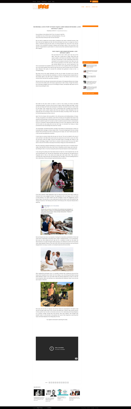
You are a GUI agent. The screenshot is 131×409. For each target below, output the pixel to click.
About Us (88, 6)
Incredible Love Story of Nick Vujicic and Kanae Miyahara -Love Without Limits (92, 87)
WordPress (49, 407)
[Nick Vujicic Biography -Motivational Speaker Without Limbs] (51, 393)
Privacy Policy (83, 407)
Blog (53, 1)
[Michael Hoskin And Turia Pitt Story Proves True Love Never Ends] (74, 392)
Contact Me (94, 6)
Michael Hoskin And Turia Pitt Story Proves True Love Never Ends (74, 398)
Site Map (96, 407)
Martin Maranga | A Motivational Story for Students (62, 397)
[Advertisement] (63, 16)
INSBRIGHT (54, 30)
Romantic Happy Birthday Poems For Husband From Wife (91, 76)
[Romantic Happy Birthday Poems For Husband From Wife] (85, 76)
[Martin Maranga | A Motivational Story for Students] (63, 392)
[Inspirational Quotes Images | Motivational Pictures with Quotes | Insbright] (85, 65)
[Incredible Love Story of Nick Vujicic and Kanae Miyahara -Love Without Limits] (85, 87)
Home (82, 6)
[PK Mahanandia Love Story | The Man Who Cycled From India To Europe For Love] (39, 392)
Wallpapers (44, 1)
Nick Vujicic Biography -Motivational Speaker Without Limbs (50, 398)
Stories (34, 1)
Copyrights (93, 407)
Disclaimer (88, 407)
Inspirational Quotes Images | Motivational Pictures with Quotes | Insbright (92, 65)
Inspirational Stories (61, 30)
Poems (49, 1)
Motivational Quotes (89, 67)
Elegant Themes (40, 407)
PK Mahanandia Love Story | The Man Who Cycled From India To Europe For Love (39, 398)
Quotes (38, 1)
